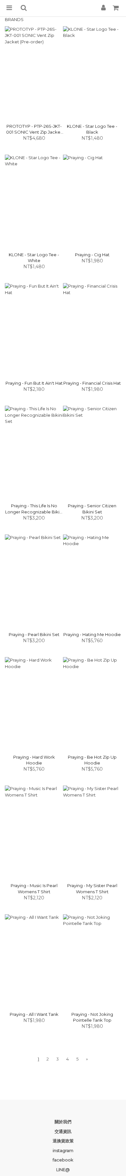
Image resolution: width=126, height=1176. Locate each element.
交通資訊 (63, 1131)
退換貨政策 (63, 1140)
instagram (63, 1150)
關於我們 (63, 1121)
